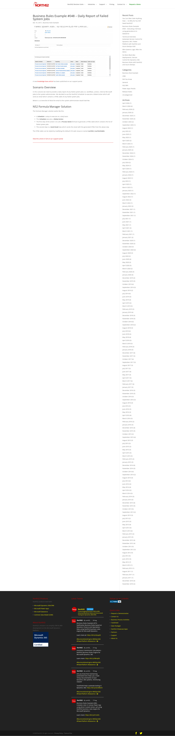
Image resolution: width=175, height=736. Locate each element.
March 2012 (126, 565)
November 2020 (127, 244)
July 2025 (125, 131)
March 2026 (126, 106)
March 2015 (126, 456)
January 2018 (126, 350)
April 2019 (125, 303)
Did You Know (127, 79)
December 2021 (127, 209)
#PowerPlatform (82, 641)
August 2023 (126, 178)
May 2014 (125, 487)
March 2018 (126, 343)
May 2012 (125, 562)
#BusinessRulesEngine (84, 639)
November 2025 (127, 119)
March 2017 (126, 381)
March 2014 (126, 493)
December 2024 (127, 153)
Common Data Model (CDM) (43, 615)
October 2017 (127, 359)
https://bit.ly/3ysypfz (94, 635)
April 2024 (125, 169)
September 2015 (128, 437)
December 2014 (127, 465)
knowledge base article (45, 81)
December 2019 (127, 278)
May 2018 (125, 337)
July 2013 (125, 518)
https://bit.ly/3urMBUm (95, 688)
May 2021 (125, 225)
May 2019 (125, 300)
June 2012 (125, 559)
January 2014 (126, 500)
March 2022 (126, 203)
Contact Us (114, 616)
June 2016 (125, 409)
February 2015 (127, 459)
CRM (124, 76)
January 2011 (126, 578)
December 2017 (127, 353)
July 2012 (125, 556)
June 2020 (125, 259)
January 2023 (126, 191)
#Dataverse (92, 641)
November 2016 (127, 393)
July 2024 (125, 162)
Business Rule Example (51, 23)
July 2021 (125, 219)
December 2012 (127, 540)
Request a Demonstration (120, 613)
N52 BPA (125, 85)
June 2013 (125, 521)
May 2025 (125, 137)
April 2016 (125, 415)
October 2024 (127, 159)
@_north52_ (87, 620)
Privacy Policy (58, 733)
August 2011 (126, 571)
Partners (114, 632)
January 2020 (126, 275)
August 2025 (126, 128)
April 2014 (125, 490)
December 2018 (127, 315)
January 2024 (126, 175)
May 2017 (125, 375)
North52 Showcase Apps (119, 629)
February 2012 (127, 568)
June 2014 (125, 484)
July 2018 (125, 331)
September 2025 (128, 125)
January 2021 (126, 237)
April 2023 (125, 184)
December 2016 (127, 390)
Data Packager (116, 626)
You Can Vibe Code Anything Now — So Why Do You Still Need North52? (132, 20)
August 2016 (126, 403)
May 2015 (125, 450)
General (125, 82)
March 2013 (126, 531)
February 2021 (127, 234)
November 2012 (127, 543)
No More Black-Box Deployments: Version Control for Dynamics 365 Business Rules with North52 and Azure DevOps (132, 60)
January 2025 (126, 150)
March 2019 (126, 306)
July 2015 (125, 443)
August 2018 (126, 328)
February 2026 (127, 109)
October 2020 (127, 247)
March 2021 (126, 231)
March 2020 (126, 269)
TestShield (114, 623)
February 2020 (127, 272)
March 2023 (126, 187)
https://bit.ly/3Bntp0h (92, 658)
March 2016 (126, 418)
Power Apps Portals (129, 89)
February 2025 (127, 147)
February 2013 (127, 534)
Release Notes (127, 92)
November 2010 (127, 584)
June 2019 (125, 297)
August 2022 (126, 197)
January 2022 (126, 206)
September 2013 (128, 512)
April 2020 (125, 265)
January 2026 (126, 112)
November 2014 (127, 468)
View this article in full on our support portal (48, 139)
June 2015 (125, 446)
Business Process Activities (120, 620)
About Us (114, 638)
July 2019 (125, 294)
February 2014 (127, 496)
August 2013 (126, 515)
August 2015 (126, 440)
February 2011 (127, 575)
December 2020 (127, 240)
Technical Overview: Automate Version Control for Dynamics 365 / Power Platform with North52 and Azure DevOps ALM (132, 41)
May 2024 (125, 165)
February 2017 (127, 384)
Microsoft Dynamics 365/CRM (44, 605)
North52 (80, 620)
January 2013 (126, 537)
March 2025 (126, 144)
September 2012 (128, 549)
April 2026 (125, 103)
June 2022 (125, 200)
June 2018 (125, 334)
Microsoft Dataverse (41, 612)
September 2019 (128, 287)
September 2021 (128, 215)
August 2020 (126, 253)
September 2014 (128, 475)
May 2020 (125, 262)
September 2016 (128, 400)
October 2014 (127, 472)
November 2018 (127, 319)
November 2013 (127, 506)
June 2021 (125, 222)
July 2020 (125, 256)
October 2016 (127, 397)
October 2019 (127, 284)
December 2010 (127, 581)
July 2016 (125, 406)
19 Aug (95, 671)
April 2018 (125, 340)
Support (114, 635)
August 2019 (126, 290)
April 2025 (125, 141)
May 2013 (125, 525)
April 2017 (125, 378)
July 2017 (125, 368)
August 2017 (126, 365)
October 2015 (127, 434)
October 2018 (127, 322)
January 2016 (126, 425)
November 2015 (127, 431)
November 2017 (127, 356)
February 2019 (127, 309)
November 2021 (127, 212)
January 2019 (126, 312)
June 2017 (125, 372)
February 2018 (127, 347)
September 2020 (128, 250)
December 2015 (127, 428)
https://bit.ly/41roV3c (92, 715)
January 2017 (126, 387)
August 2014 (126, 478)
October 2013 (127, 509)
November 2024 (127, 156)
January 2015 (126, 462)
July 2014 (125, 481)
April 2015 (125, 453)
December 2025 (127, 116)
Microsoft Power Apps (41, 608)
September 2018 (128, 325)
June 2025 (125, 134)
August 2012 (126, 553)
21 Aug (95, 648)
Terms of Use (68, 733)
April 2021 (125, 228)
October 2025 (127, 122)
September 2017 (128, 362)
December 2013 (127, 503)
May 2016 (125, 412)
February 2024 (127, 172)
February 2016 (127, 422)
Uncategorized (127, 95)
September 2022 (128, 194)
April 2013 (125, 528)
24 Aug (95, 620)
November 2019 (127, 281)
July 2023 (125, 181)
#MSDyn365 (96, 639)
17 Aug (95, 700)
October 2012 (127, 546)
